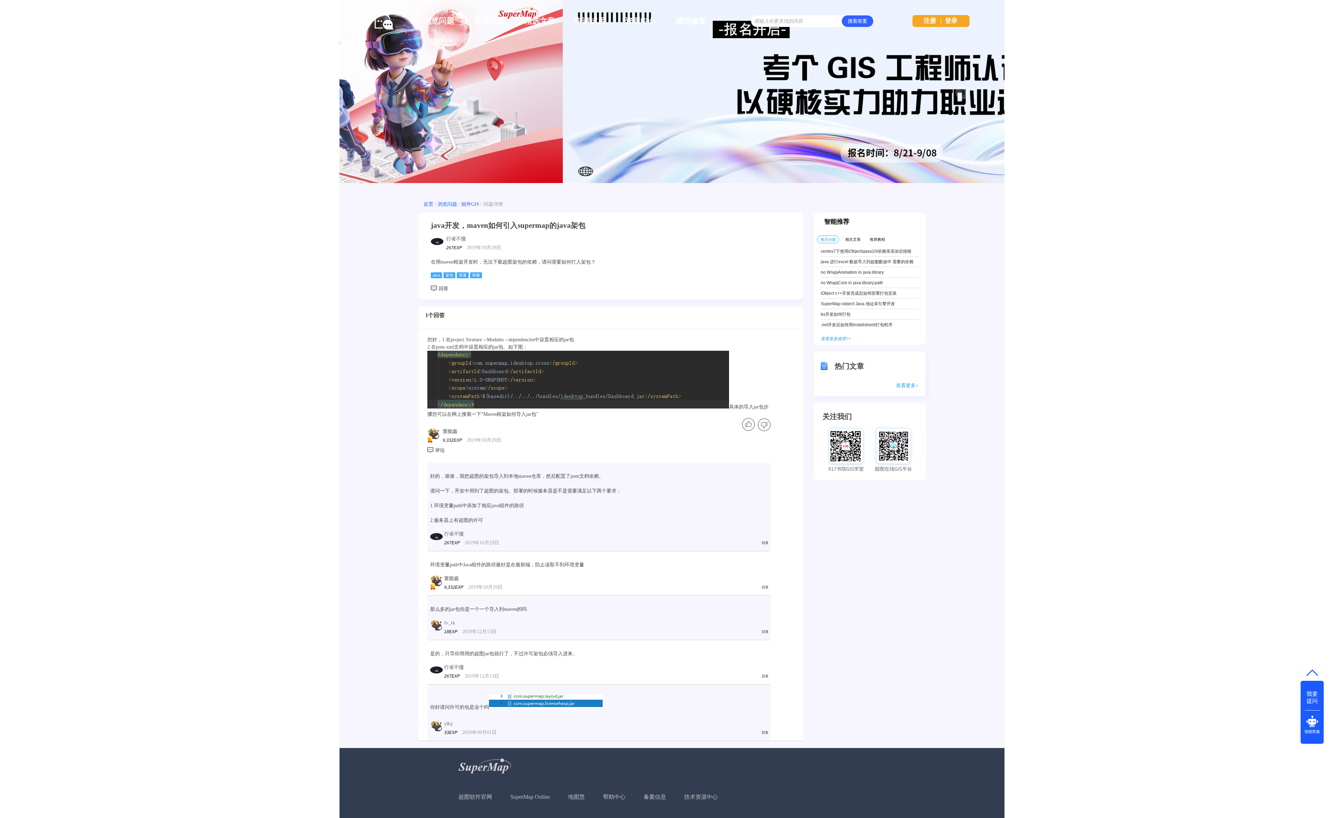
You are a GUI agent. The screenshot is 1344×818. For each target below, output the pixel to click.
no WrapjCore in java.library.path (852, 282)
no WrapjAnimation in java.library (852, 272)
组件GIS (470, 204)
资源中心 (640, 20)
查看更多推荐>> (836, 338)
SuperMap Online (530, 797)
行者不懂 (456, 239)
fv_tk (449, 622)
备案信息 (655, 797)
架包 (449, 275)
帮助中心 (614, 797)
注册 (930, 20)
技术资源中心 (701, 797)
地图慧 (576, 797)
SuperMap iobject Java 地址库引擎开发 (858, 303)
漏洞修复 (691, 20)
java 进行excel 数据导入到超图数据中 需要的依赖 (867, 261)
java (436, 275)
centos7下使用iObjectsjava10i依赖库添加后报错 (866, 251)
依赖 (476, 275)
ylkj (448, 723)
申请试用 (590, 20)
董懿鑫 (450, 431)
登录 (951, 20)
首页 (428, 204)
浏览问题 (439, 20)
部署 (463, 275)
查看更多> (907, 385)
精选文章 (539, 20)
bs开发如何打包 (835, 314)
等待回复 (489, 20)
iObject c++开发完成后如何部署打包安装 (859, 293)
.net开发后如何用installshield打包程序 (856, 324)
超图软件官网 (475, 797)
